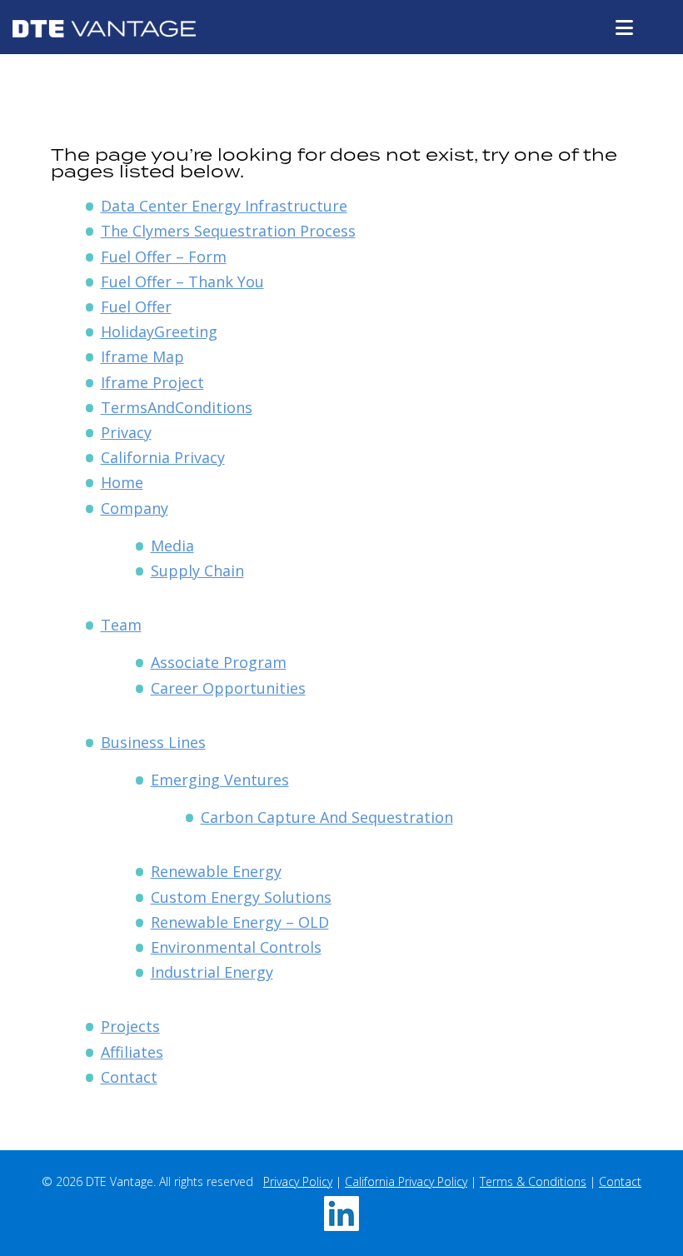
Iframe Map (142, 356)
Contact (129, 1077)
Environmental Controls (236, 947)
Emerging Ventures (220, 780)
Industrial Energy (212, 972)
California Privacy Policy (406, 1181)
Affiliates (132, 1052)
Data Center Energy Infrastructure (224, 206)
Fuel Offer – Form (164, 257)
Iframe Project (152, 382)
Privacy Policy (297, 1181)
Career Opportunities (228, 688)
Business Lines (153, 742)
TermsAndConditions (176, 407)
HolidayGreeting (159, 331)
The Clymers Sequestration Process (228, 231)
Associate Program (219, 662)
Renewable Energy (216, 871)
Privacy (126, 432)
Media (172, 546)
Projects (130, 1026)
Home (122, 482)
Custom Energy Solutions (241, 897)
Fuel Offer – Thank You (182, 282)
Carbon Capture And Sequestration (327, 817)
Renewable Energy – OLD (240, 922)
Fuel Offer (136, 306)
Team (121, 625)
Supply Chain (197, 571)
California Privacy (163, 457)
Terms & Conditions (533, 1181)
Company (134, 508)
